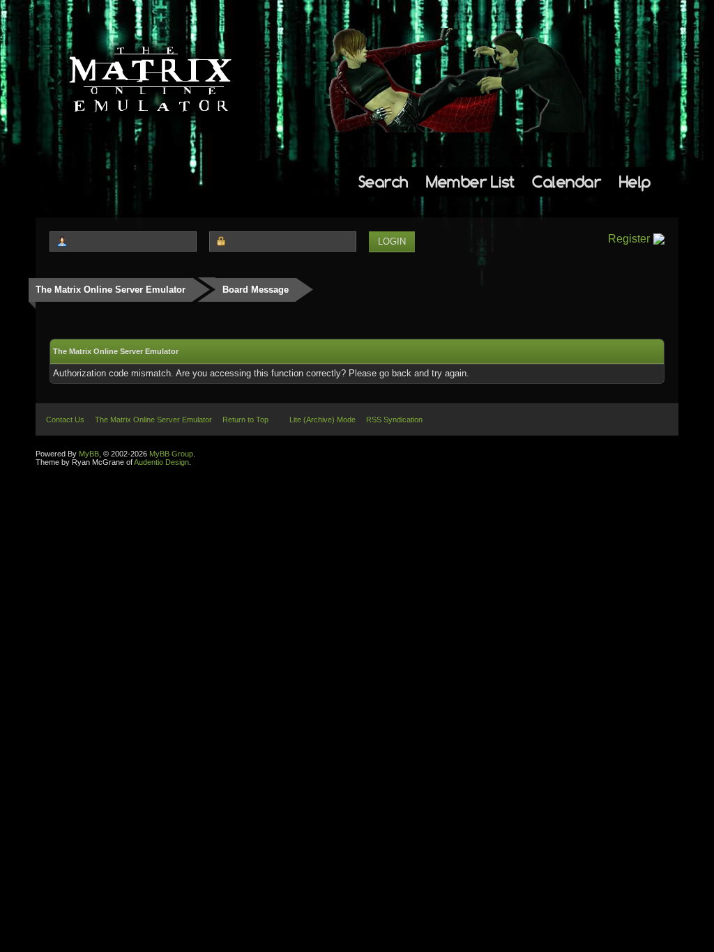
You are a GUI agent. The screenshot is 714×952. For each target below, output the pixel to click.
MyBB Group (171, 454)
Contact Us (65, 419)
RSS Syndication (394, 419)
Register (629, 239)
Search (383, 181)
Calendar (566, 181)
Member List (470, 181)
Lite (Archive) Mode (322, 419)
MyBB (89, 454)
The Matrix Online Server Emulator (110, 289)
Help (635, 181)
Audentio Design (161, 462)
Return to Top (245, 419)
